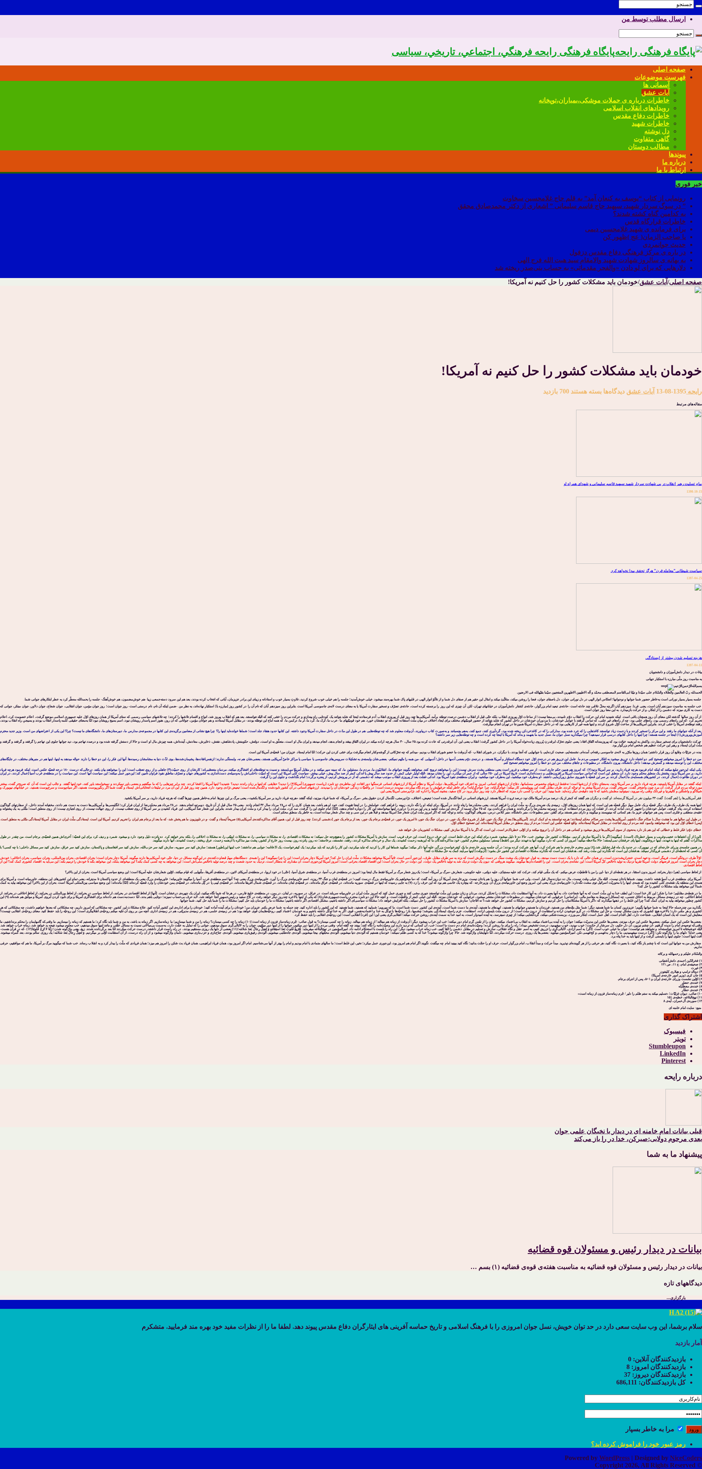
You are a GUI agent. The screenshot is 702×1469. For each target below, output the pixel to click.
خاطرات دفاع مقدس (641, 115)
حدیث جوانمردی (664, 244)
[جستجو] (699, 6)
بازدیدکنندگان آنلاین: (658, 1359)
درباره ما (674, 162)
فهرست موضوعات (660, 77)
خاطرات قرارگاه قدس (655, 221)
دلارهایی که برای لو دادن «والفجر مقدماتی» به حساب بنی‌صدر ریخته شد (590, 267)
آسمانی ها (656, 84)
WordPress (614, 1457)
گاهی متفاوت (652, 138)
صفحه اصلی (669, 69)
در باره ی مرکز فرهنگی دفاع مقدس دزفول (628, 252)
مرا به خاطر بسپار (651, 1429)
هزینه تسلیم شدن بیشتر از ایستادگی (674, 658)
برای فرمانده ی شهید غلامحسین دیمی (635, 229)
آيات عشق (653, 281)
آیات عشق (655, 92)
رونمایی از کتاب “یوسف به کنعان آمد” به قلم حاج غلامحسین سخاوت (594, 198)
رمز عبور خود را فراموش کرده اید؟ (638, 1444)
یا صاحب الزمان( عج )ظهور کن (644, 236)
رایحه (694, 391)
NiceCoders (686, 1457)
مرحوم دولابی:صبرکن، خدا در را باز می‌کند (638, 1138)
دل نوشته (657, 131)
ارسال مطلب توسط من (654, 18)
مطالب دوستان (649, 146)
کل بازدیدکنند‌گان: (661, 1382)
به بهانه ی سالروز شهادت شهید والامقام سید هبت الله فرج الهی (602, 259)
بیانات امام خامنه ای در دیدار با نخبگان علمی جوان (628, 1131)
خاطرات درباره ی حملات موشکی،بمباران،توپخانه (604, 100)
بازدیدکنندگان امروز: (658, 1366)
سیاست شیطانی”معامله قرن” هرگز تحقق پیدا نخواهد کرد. (656, 571)
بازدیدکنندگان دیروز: (658, 1374)
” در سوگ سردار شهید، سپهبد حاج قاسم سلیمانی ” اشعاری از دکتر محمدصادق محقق (572, 205)
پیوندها (677, 154)
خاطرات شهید (651, 123)
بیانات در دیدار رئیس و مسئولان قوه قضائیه (615, 1249)
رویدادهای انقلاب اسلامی (636, 107)
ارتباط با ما (671, 169)
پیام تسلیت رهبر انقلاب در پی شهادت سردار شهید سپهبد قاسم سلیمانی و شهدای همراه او (633, 484)
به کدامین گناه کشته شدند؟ (649, 213)
